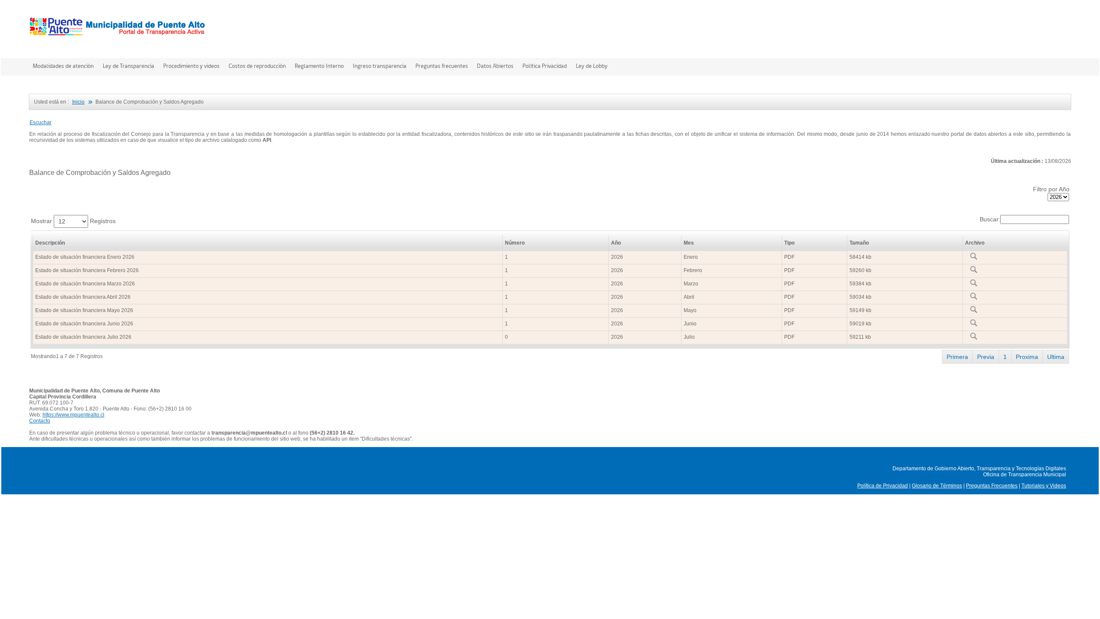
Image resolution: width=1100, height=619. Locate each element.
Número (515, 243)
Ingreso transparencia (379, 65)
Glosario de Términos (937, 486)
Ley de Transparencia (128, 65)
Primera (957, 356)
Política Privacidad (544, 65)
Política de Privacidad (882, 486)
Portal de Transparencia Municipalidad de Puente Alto (118, 27)
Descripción (50, 243)
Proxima (1027, 356)
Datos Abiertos (495, 65)
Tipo (789, 243)
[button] (41, 123)
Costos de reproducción (257, 65)
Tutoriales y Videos (1043, 486)
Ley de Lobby (592, 65)
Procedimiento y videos (191, 65)
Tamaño (859, 243)
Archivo (974, 243)
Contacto (39, 421)
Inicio (78, 102)
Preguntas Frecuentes (992, 486)
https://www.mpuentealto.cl (73, 415)
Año (616, 243)
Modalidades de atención (63, 65)
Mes (689, 243)
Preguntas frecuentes (442, 65)
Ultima (1055, 356)
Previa (985, 356)
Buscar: (990, 219)
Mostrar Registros (73, 221)
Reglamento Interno (319, 65)
